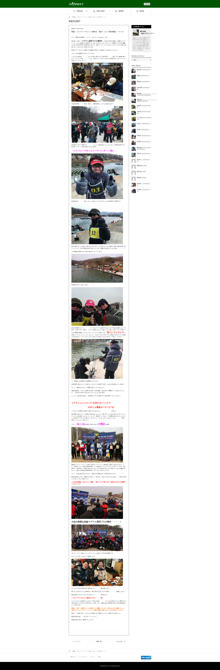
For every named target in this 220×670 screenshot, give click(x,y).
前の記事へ (77, 641)
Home (69, 17)
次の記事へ (119, 641)
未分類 (73, 16)
